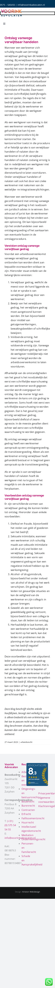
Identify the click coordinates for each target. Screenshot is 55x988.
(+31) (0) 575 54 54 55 (10, 825)
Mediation (27, 835)
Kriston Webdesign (31, 891)
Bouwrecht (28, 801)
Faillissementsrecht (33, 818)
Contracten (28, 810)
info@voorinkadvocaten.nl (31, 4)
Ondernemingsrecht (34, 839)
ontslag (9, 60)
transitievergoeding (20, 451)
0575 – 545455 (7, 4)
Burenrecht (28, 805)
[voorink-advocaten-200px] (11, 9)
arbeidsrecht (26, 742)
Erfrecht (26, 814)
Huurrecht (28, 822)
